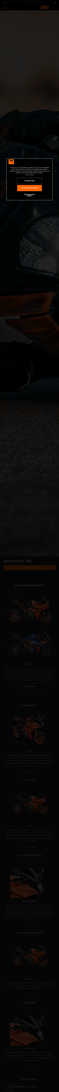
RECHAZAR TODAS (29, 181)
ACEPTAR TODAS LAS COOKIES (29, 188)
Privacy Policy (28, 174)
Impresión (32, 174)
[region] (29, 179)
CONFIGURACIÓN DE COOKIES (29, 195)
